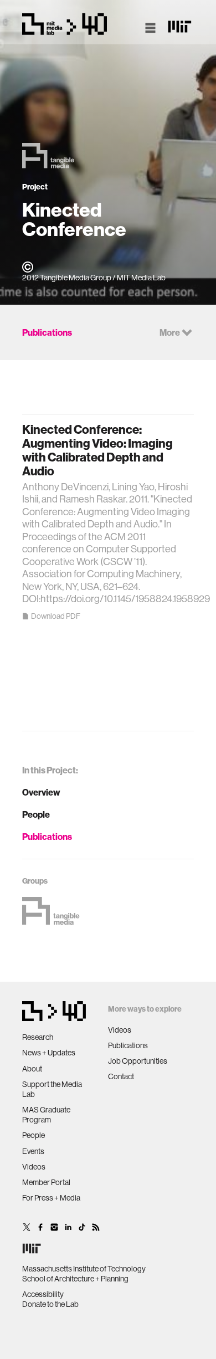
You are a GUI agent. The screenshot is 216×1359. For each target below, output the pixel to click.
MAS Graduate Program (46, 1115)
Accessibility (43, 1294)
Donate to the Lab (50, 1304)
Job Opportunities (137, 1061)
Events (33, 1151)
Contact (121, 1076)
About (32, 1069)
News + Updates (48, 1053)
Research (37, 1037)
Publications (47, 836)
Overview (41, 792)
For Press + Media (51, 1198)
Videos (33, 1167)
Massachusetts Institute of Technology (84, 1269)
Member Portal (46, 1182)
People (36, 814)
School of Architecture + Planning (75, 1279)
